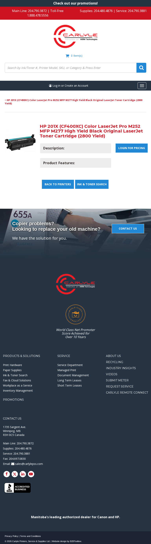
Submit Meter (117, 380)
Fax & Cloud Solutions (17, 380)
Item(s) (76, 55)
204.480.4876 (103, 11)
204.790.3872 (37, 11)
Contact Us (12, 418)
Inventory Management (18, 390)
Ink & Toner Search (92, 184)
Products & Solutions (21, 356)
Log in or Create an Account (70, 85)
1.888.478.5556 (37, 15)
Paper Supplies (12, 370)
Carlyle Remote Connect (127, 392)
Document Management (73, 375)
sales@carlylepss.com (28, 464)
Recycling (114, 362)
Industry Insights (121, 368)
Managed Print (66, 370)
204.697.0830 (17, 459)
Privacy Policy (11, 536)
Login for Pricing (131, 148)
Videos (111, 374)
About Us (113, 356)
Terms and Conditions (30, 536)
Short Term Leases (69, 385)
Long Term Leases (69, 380)
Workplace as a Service (17, 385)
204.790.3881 (137, 11)
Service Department (70, 365)
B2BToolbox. (76, 541)
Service (63, 356)
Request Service (120, 386)
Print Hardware (12, 365)
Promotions (13, 399)
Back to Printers (58, 184)
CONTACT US (128, 228)
